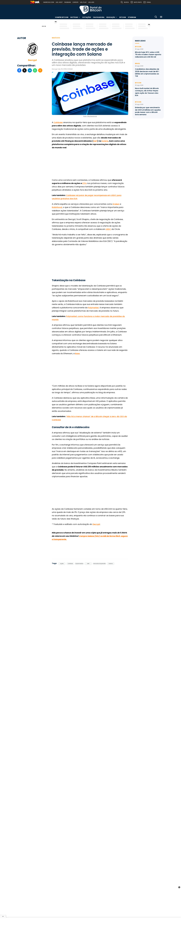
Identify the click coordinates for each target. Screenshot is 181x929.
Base (77, 353)
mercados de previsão (99, 563)
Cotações (86, 17)
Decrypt (32, 60)
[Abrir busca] (155, 17)
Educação (110, 17)
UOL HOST (59, 2)
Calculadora (98, 17)
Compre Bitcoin (61, 17)
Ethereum (132, 17)
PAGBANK (67, 2)
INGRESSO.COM (48, 2)
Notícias (74, 17)
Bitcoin (122, 17)
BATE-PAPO (138, 2)
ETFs (84, 183)
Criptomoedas (79, 563)
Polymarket (93, 307)
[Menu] (161, 17)
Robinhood (57, 207)
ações (61, 563)
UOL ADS (91, 2)
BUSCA (126, 2)
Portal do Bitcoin (90, 10)
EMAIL (149, 2)
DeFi (95, 141)
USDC (108, 229)
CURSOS (75, 2)
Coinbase (58, 122)
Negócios (56, 38)
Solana (105, 141)
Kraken (116, 204)
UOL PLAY (83, 2)
